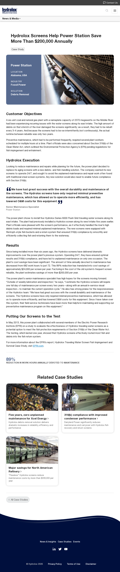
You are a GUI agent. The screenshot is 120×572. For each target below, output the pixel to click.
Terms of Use (73, 564)
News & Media (10, 18)
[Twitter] (60, 549)
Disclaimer (91, 564)
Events (76, 542)
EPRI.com (38, 345)
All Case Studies (19, 499)
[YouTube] (66, 549)
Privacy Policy (55, 564)
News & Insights (48, 542)
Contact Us (112, 2)
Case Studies (64, 542)
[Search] (106, 10)
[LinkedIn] (54, 549)
